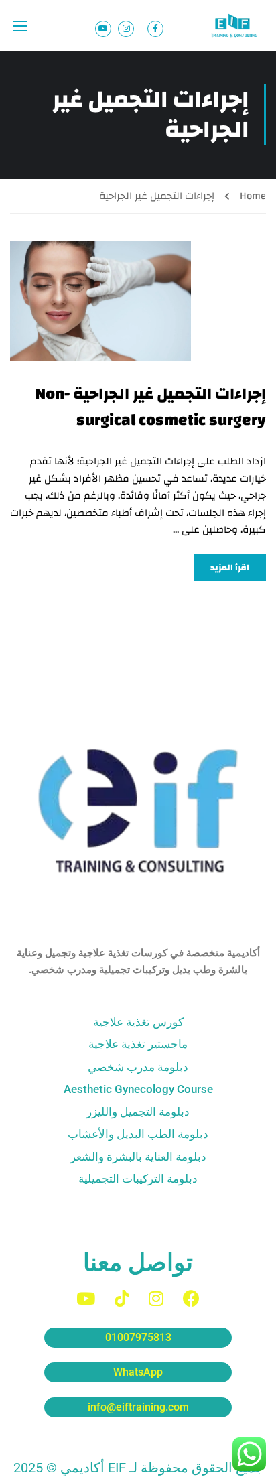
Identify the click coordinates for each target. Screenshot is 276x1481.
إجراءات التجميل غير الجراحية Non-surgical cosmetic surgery (150, 407)
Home (253, 196)
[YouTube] (85, 1298)
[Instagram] (156, 1298)
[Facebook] (191, 1298)
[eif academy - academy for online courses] (235, 25)
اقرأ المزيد (229, 568)
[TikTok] (122, 1298)
